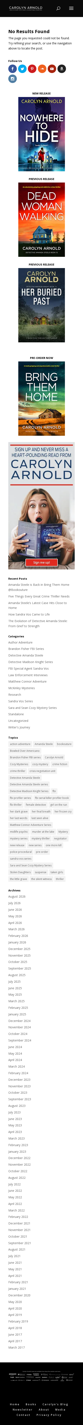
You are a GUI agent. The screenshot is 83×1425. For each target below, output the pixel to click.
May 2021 (15, 1269)
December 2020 (19, 1295)
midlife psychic (19, 831)
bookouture (64, 744)
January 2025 (17, 1014)
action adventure (20, 744)
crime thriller (17, 771)
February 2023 (18, 1145)
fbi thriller (16, 805)
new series (35, 845)
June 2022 (15, 1191)
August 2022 (17, 1178)
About (44, 1409)
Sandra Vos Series (20, 701)
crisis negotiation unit (42, 771)
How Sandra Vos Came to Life (29, 614)
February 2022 (18, 1217)
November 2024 (19, 1027)
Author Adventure (20, 642)
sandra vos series (20, 858)
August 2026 (17, 896)
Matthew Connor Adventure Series (30, 825)
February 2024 (18, 1073)
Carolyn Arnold (54, 757)
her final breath (41, 811)
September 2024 (19, 1040)
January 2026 (17, 942)
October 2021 (17, 1236)
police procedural (21, 852)
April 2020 (15, 1308)
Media (60, 1409)
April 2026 (15, 923)
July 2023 (14, 1112)
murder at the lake (43, 831)
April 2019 (15, 1315)
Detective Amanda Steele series (29, 784)
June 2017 (15, 1334)
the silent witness (41, 879)
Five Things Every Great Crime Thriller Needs (39, 596)
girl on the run (58, 805)
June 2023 (15, 1119)
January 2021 (17, 1289)
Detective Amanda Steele (25, 655)
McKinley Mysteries (21, 688)
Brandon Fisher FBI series (25, 757)
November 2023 (19, 1086)
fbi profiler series (20, 798)
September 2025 (19, 968)
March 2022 (16, 1210)
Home (15, 1404)
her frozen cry (63, 811)
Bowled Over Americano (25, 751)
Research (14, 695)
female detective (36, 805)
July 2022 (14, 1184)
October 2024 (17, 1034)
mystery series (18, 838)
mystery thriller (41, 838)
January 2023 (17, 1152)
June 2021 (15, 1263)
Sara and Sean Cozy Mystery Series (32, 708)
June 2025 (15, 988)
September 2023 (19, 1099)
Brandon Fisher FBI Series (26, 649)
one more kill (54, 845)
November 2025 (19, 955)
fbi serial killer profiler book (52, 798)
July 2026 (14, 903)
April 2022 (15, 1204)
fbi (54, 791)
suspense (40, 872)
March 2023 (16, 1138)
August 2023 (17, 1106)
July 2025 (14, 982)
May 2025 (15, 994)
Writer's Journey (19, 727)
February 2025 (18, 1008)
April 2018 (15, 1328)
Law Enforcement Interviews (28, 675)
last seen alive (39, 818)
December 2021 (19, 1223)
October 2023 (17, 1093)
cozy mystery (40, 764)
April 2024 (15, 1060)
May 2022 (15, 1197)
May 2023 (15, 1125)
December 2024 (19, 1021)
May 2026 (15, 916)
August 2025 (17, 975)
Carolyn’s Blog (56, 1404)
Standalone (16, 714)
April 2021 (15, 1276)
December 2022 (19, 1158)
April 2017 (15, 1341)
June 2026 (15, 910)
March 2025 (16, 1001)
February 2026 (18, 936)
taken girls (57, 872)
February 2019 (18, 1321)
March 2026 (16, 929)
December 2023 (19, 1080)
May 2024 (15, 1053)
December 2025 (19, 949)
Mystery (63, 831)
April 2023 (15, 1132)
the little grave (18, 879)
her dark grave (19, 811)
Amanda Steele (44, 744)
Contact (24, 1415)
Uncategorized (18, 721)
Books (31, 1404)
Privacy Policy (49, 1415)
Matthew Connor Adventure (27, 681)
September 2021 (19, 1243)
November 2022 (19, 1164)
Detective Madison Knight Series (30, 662)
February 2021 (18, 1282)
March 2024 (16, 1066)
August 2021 (17, 1249)
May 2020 (15, 1302)
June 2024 (15, 1047)
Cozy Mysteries (19, 764)
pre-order (42, 852)
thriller (60, 879)
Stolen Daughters (20, 872)
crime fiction (59, 764)
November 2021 (19, 1230)
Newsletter (23, 1409)
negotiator (60, 838)
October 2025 (17, 962)
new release (17, 845)
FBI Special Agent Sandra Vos (28, 668)
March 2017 (16, 1347)
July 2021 (14, 1256)
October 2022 (17, 1171)
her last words (18, 818)
